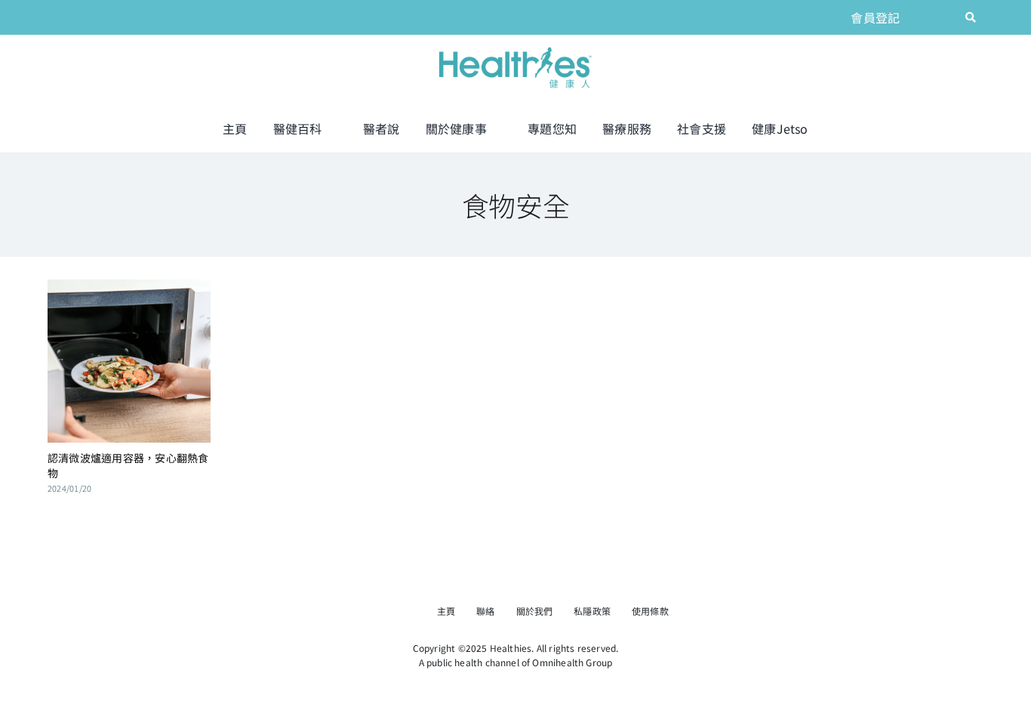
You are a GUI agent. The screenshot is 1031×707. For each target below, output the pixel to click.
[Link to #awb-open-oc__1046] (970, 17)
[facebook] (920, 17)
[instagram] (945, 17)
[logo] (515, 48)
